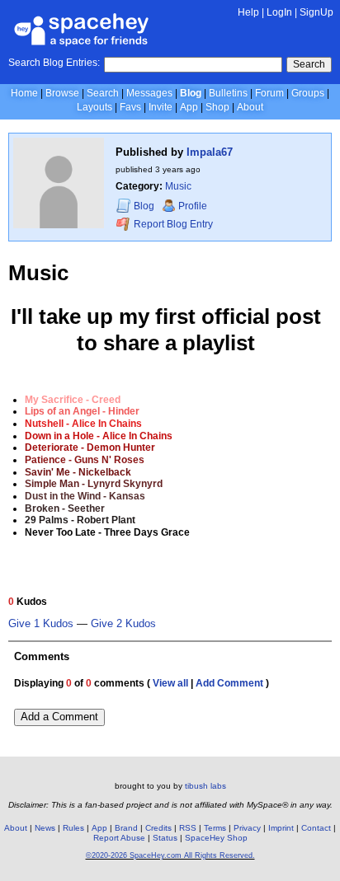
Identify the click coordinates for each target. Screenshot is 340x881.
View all (170, 683)
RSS (187, 827)
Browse (62, 93)
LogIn (279, 12)
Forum (269, 93)
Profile (192, 206)
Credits (158, 827)
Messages (149, 93)
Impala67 (210, 152)
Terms (215, 827)
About (250, 107)
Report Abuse (119, 837)
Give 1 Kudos (40, 624)
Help (248, 12)
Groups (307, 93)
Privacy (247, 827)
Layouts (94, 107)
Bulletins (228, 93)
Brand (126, 827)
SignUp (316, 12)
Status (165, 837)
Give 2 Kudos (123, 624)
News (45, 827)
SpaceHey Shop (216, 837)
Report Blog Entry (172, 224)
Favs (130, 107)
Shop (217, 107)
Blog (190, 93)
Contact (316, 827)
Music (178, 186)
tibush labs (205, 785)
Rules (73, 827)
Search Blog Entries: (54, 62)
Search (309, 64)
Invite (160, 107)
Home (24, 93)
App (189, 107)
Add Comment (229, 683)
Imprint (281, 827)
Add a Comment (59, 716)
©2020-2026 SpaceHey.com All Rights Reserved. (170, 855)
